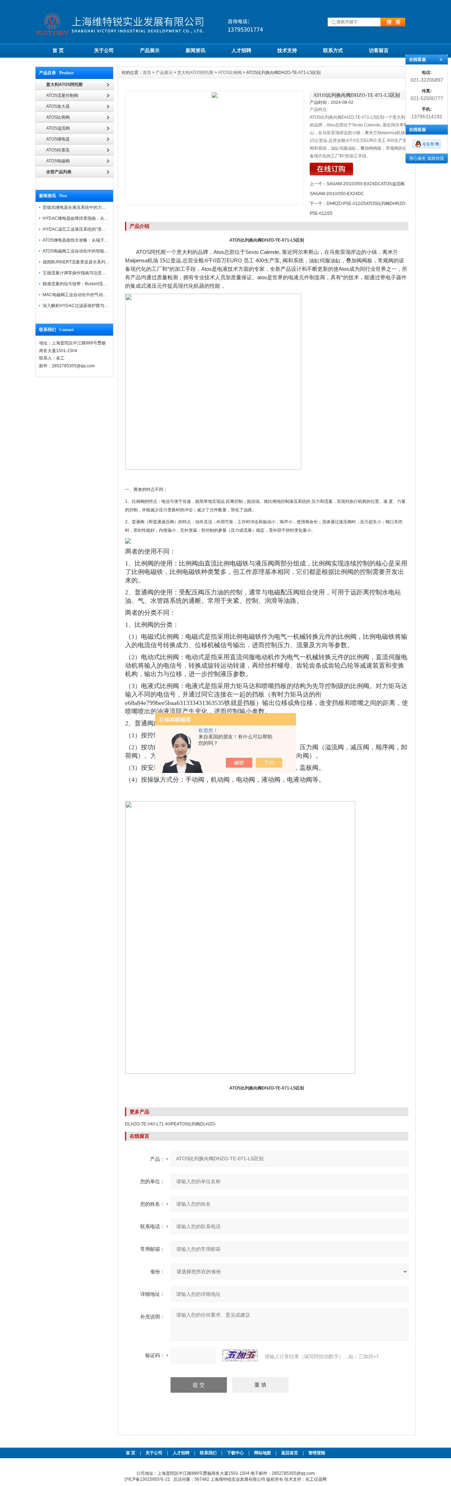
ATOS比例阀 (230, 72)
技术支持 (287, 50)
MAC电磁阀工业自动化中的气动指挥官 (79, 294)
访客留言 (379, 50)
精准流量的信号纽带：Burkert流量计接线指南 (85, 283)
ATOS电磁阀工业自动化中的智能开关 (78, 251)
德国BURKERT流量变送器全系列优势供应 (82, 262)
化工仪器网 (316, 1479)
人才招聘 (241, 50)
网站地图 (262, 1452)
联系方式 (333, 50)
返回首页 (290, 1452)
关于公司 (104, 50)
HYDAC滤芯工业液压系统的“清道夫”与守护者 (85, 229)
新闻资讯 (195, 50)
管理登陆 (316, 1452)
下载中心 (235, 1452)
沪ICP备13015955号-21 (147, 1479)
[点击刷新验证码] (240, 1355)
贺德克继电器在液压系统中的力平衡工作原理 (85, 207)
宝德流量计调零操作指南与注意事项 (76, 272)
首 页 (58, 50)
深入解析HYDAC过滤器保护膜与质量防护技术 (86, 305)
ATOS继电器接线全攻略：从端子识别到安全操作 (88, 240)
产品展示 (150, 50)
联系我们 (208, 1452)
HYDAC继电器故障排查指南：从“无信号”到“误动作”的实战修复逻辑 (106, 218)
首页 (147, 72)
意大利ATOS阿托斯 (195, 72)
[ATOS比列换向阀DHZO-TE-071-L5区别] (214, 148)
